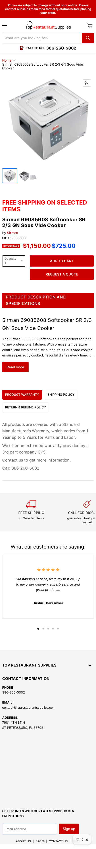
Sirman (12, 233)
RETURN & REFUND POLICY (25, 407)
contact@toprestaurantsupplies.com (28, 707)
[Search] (88, 38)
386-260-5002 (13, 692)
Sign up (69, 829)
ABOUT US (23, 841)
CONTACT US (58, 841)
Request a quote (62, 274)
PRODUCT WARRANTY (22, 394)
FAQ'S (40, 841)
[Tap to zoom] (87, 83)
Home (7, 60)
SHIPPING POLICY (61, 394)
